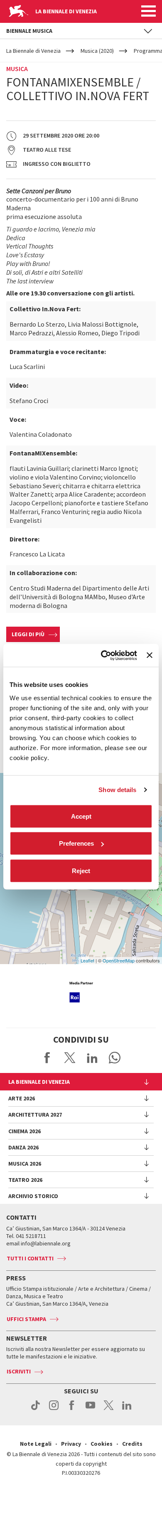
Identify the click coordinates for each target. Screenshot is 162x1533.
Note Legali (36, 1443)
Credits (132, 1443)
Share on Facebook (47, 1057)
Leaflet (87, 960)
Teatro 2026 (25, 1180)
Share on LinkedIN (92, 1057)
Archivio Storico (33, 1196)
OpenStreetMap (119, 960)
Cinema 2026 (24, 1131)
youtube (90, 1409)
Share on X (70, 1057)
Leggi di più (28, 634)
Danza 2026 (23, 1147)
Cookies (102, 1443)
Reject (81, 870)
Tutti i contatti (30, 1258)
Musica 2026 (24, 1163)
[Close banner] (149, 655)
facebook (72, 1409)
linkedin (126, 1409)
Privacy (71, 1443)
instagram (53, 1409)
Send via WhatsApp (115, 1057)
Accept (81, 815)
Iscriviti (19, 1371)
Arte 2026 (21, 1098)
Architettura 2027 (35, 1114)
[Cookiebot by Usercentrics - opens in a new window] (103, 655)
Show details (117, 789)
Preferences (76, 843)
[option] (81, 992)
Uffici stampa (26, 1319)
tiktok (35, 1409)
